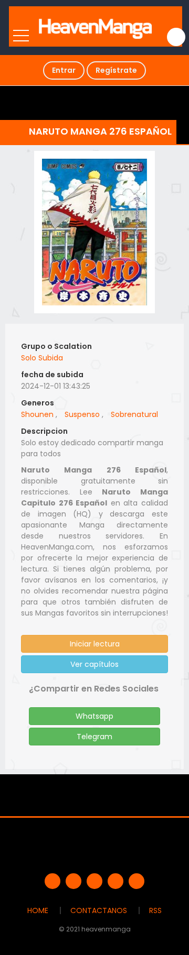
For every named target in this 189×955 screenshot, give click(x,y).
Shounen (37, 414)
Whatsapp (94, 716)
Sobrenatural (134, 414)
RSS (155, 910)
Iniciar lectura (95, 644)
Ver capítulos (94, 664)
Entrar (64, 70)
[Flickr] (115, 881)
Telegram (94, 736)
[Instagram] (136, 881)
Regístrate (116, 70)
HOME (37, 910)
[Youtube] (94, 881)
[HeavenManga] (96, 26)
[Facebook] (52, 881)
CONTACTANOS (98, 910)
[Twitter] (73, 881)
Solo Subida (42, 358)
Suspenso (82, 414)
